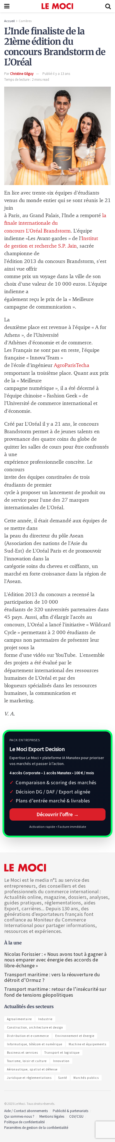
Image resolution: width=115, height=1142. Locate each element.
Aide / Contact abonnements (26, 1110)
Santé (62, 1078)
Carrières (25, 21)
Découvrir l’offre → (58, 814)
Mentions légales (51, 1116)
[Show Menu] (6, 6)
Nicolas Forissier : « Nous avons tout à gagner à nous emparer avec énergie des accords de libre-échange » (55, 959)
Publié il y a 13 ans (56, 73)
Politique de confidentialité (24, 1122)
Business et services (22, 1053)
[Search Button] (108, 6)
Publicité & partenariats (70, 1110)
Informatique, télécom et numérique (34, 1044)
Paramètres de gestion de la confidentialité (36, 1127)
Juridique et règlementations (29, 1078)
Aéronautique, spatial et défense (32, 1069)
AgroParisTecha (71, 365)
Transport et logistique (62, 1053)
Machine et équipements (87, 1044)
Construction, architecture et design (35, 1027)
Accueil (9, 21)
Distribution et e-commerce (28, 1036)
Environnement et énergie (74, 1036)
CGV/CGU (76, 1116)
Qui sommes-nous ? (19, 1116)
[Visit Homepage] (57, 6)
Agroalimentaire (19, 1019)
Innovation (61, 1061)
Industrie (45, 1019)
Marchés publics (86, 1078)
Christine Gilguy (21, 73)
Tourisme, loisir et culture (27, 1061)
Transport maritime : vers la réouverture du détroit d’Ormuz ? (52, 977)
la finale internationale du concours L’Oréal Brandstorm (55, 223)
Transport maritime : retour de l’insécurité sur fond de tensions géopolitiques (55, 992)
